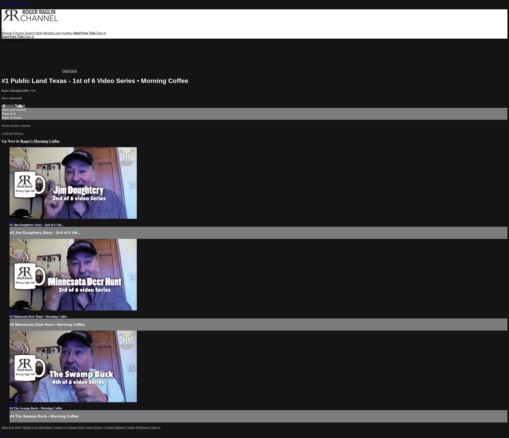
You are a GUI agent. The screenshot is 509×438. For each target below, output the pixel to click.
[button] (3, 29)
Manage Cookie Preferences (133, 427)
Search (30, 33)
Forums (19, 33)
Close (66, 71)
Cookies (109, 427)
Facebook (8, 106)
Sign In (29, 36)
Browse (7, 33)
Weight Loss (52, 33)
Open (73, 71)
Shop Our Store (11, 427)
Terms (89, 427)
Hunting (67, 33)
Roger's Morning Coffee (15, 90)
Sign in (101, 33)
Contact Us (60, 427)
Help (39, 33)
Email (21, 106)
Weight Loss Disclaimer (37, 427)
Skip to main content (14, 3)
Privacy (99, 427)
